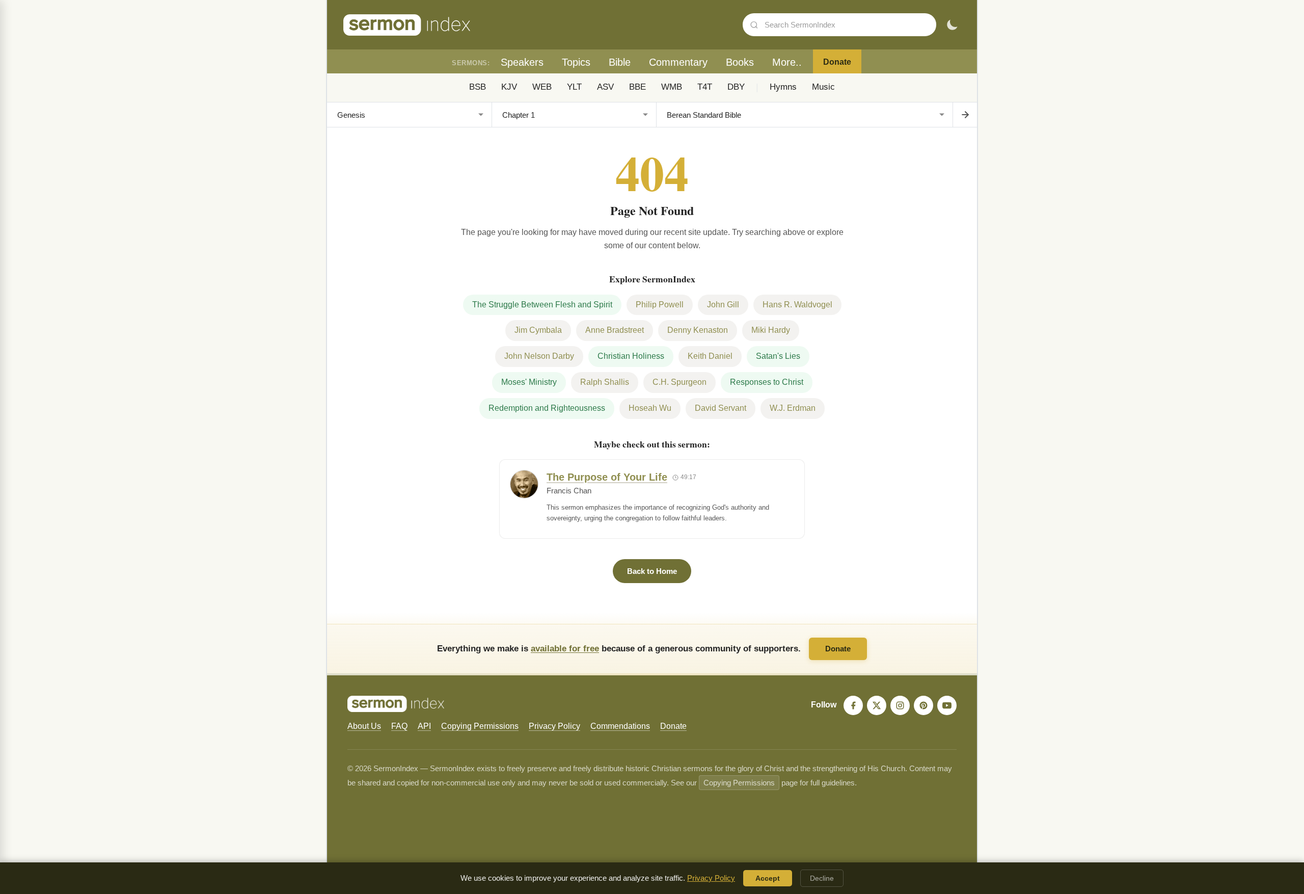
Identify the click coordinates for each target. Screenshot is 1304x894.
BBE (637, 87)
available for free (565, 648)
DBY (736, 87)
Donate (837, 62)
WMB (671, 87)
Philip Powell (660, 304)
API (424, 726)
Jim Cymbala (538, 330)
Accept (767, 878)
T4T (704, 87)
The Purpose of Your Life (607, 477)
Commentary (678, 62)
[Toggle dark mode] (952, 25)
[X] (876, 705)
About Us (364, 726)
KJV (509, 87)
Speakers (522, 62)
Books (740, 62)
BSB (477, 87)
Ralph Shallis (604, 382)
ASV (605, 87)
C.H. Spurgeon (680, 382)
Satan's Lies (778, 356)
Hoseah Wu (650, 408)
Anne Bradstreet (614, 330)
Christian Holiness (630, 356)
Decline (822, 878)
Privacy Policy (554, 726)
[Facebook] (853, 705)
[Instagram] (900, 705)
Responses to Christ (766, 382)
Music (823, 87)
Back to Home (652, 571)
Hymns (783, 87)
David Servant (720, 408)
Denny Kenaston (697, 330)
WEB (542, 87)
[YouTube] (947, 705)
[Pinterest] (923, 705)
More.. (787, 62)
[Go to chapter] (965, 114)
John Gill (723, 304)
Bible (620, 62)
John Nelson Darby (539, 356)
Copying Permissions (480, 726)
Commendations (620, 726)
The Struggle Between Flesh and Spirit (542, 304)
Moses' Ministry (529, 382)
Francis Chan (569, 491)
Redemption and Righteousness (546, 408)
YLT (574, 87)
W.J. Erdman (793, 408)
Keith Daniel (710, 356)
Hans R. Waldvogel (797, 304)
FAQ (399, 726)
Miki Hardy (770, 330)
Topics (576, 62)
